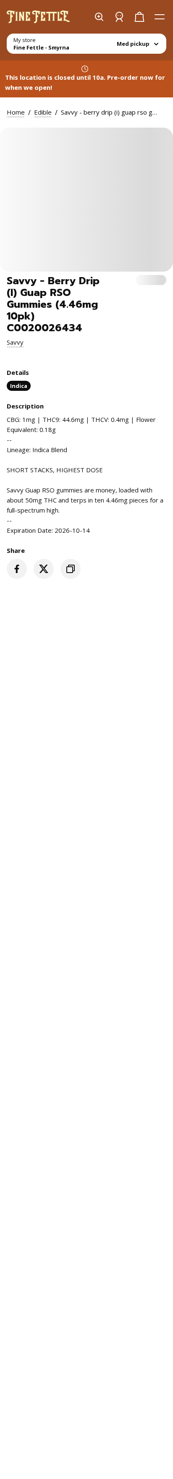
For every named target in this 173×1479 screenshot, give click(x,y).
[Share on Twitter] (44, 569)
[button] (15, 342)
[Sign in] (119, 17)
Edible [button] (43, 112)
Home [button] (16, 112)
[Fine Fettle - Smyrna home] (38, 17)
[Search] (99, 17)
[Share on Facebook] (17, 569)
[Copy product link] (70, 569)
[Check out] (139, 17)
